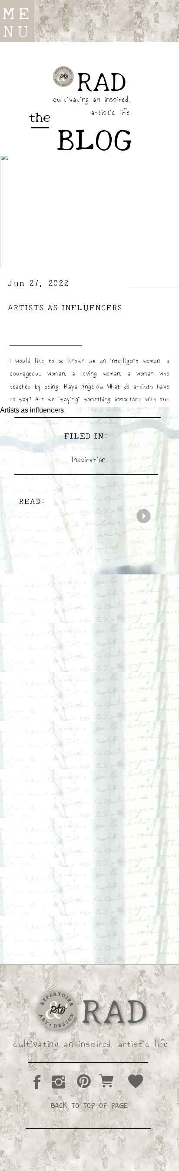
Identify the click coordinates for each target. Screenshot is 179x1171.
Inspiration (89, 459)
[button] (15, 22)
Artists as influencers (65, 306)
